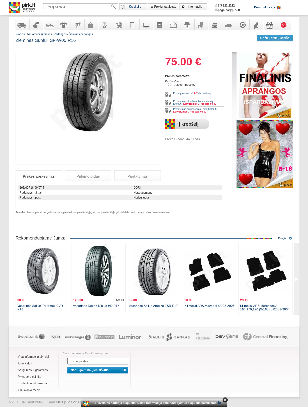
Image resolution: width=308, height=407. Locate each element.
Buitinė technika (159, 24)
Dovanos (269, 24)
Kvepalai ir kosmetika (36, 24)
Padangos (60, 34)
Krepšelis (135, 6)
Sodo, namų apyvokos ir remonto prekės (214, 24)
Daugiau (282, 238)
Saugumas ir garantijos (33, 370)
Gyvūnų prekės (256, 24)
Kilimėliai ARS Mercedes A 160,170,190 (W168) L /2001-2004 (265, 307)
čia (219, 403)
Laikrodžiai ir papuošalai (104, 24)
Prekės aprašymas (39, 176)
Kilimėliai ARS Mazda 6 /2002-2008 (209, 306)
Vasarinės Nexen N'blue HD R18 (96, 306)
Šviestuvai (187, 24)
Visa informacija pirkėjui (33, 356)
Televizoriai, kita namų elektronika (173, 24)
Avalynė (49, 24)
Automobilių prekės (228, 24)
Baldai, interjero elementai (201, 24)
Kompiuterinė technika (146, 24)
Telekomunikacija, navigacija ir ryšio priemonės (132, 24)
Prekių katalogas (165, 6)
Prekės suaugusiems (77, 24)
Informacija (195, 6)
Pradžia (20, 34)
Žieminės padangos (81, 34)
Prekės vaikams (118, 24)
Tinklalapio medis (29, 390)
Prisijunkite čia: (265, 7)
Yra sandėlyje (22, 24)
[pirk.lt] (86, 403)
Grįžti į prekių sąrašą (274, 38)
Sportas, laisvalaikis (242, 24)
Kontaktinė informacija (32, 383)
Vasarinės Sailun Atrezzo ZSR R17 (153, 306)
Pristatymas (137, 176)
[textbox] (80, 6)
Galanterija (91, 24)
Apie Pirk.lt (25, 363)
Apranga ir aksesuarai (63, 24)
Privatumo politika (29, 376)
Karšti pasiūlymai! (285, 24)
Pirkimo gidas (88, 176)
